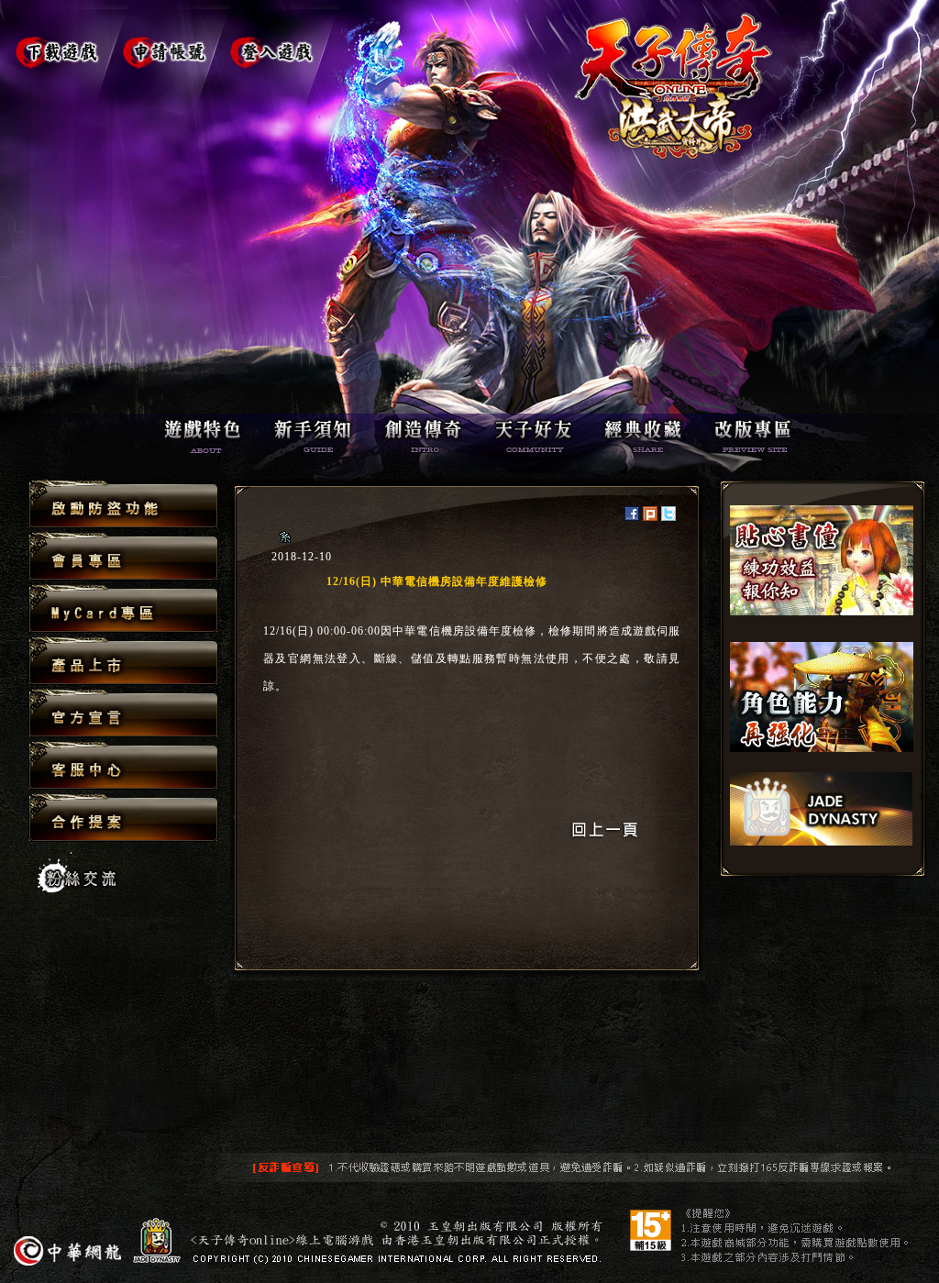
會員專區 (123, 557)
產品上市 (123, 662)
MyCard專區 (123, 609)
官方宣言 (123, 714)
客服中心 (123, 766)
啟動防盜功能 (123, 505)
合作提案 (123, 817)
